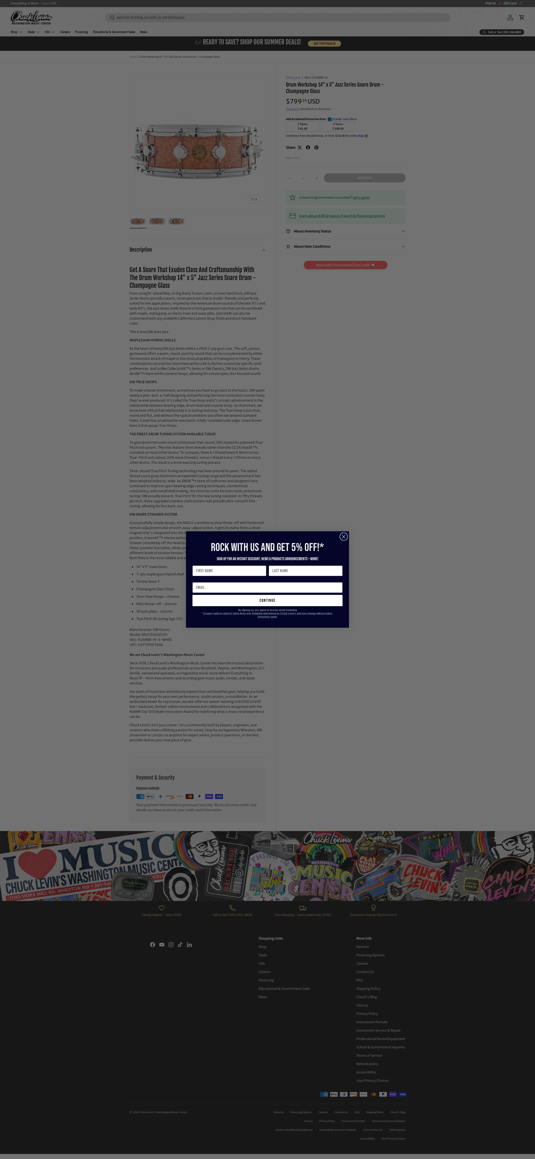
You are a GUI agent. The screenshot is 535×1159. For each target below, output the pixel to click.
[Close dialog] (343, 536)
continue (267, 600)
